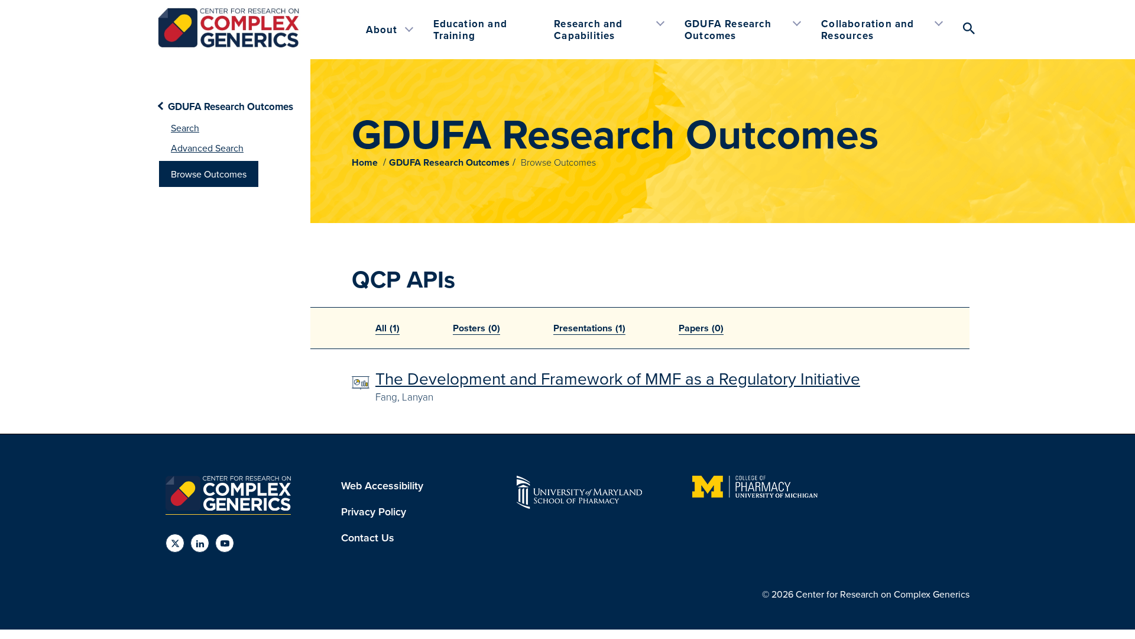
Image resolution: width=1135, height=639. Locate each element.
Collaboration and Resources (867, 30)
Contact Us (367, 537)
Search (185, 127)
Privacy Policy (373, 511)
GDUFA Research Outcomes (728, 30)
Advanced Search (207, 147)
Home (365, 162)
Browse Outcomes (209, 173)
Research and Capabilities (588, 30)
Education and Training (470, 30)
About (382, 29)
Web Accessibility (382, 485)
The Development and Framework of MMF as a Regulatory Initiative (617, 378)
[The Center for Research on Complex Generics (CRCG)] (228, 45)
